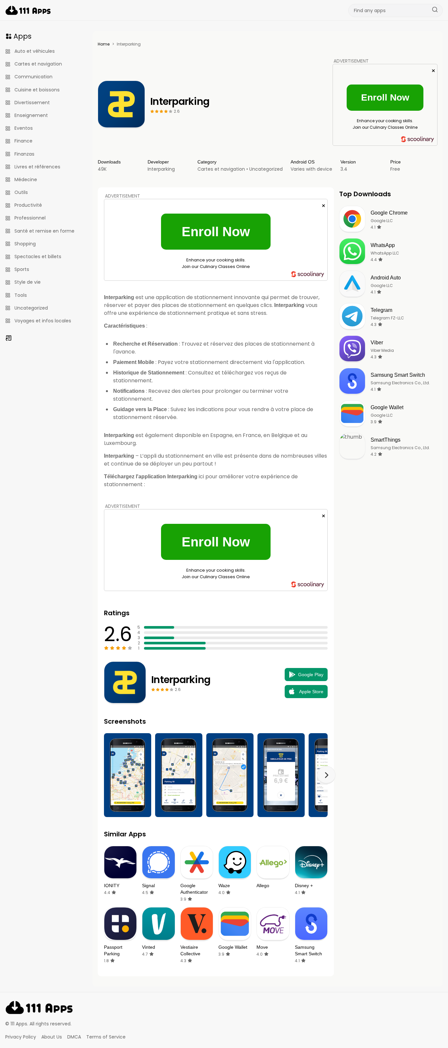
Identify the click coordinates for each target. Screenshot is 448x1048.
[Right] (326, 775)
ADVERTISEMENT (351, 61)
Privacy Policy (20, 1037)
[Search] (434, 10)
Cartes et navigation (221, 169)
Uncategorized (266, 169)
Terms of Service (106, 1037)
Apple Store (311, 691)
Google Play (310, 674)
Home (104, 44)
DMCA (74, 1037)
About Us (51, 1037)
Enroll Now (385, 97)
